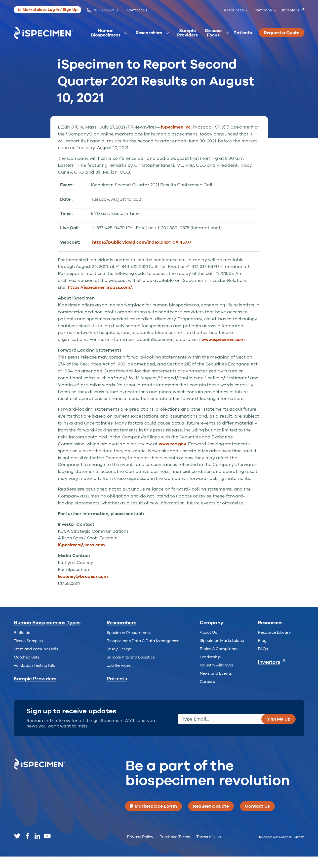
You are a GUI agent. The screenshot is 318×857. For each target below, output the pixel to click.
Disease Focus (213, 34)
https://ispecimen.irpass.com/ (100, 287)
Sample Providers (187, 34)
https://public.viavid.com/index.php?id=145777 (142, 242)
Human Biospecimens (105, 34)
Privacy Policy (140, 837)
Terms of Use (208, 837)
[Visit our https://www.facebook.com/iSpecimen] (27, 836)
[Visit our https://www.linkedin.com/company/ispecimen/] (37, 836)
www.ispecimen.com (223, 339)
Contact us (137, 10)
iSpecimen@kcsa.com (81, 545)
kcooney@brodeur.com (83, 576)
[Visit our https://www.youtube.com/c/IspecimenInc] (47, 836)
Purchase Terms (174, 837)
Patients (243, 33)
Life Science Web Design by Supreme (280, 837)
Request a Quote (281, 33)
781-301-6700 (105, 10)
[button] (47, 9)
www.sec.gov (172, 444)
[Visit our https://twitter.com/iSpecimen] (17, 836)
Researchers (149, 33)
